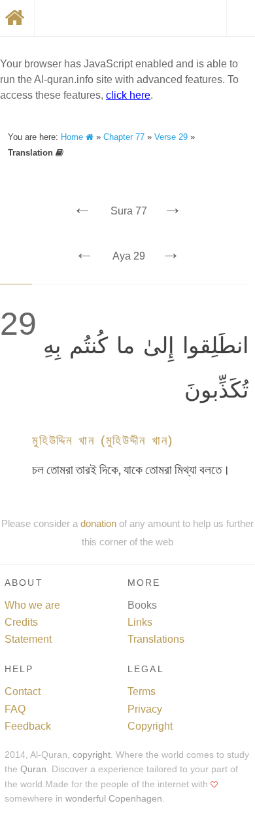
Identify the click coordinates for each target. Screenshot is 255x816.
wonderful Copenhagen (113, 799)
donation (98, 523)
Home (73, 137)
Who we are (32, 605)
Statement (28, 639)
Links (140, 622)
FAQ (15, 709)
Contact (23, 691)
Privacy (145, 709)
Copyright (150, 726)
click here (128, 95)
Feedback (28, 726)
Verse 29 (171, 137)
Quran (33, 769)
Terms (142, 691)
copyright (91, 755)
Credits (21, 622)
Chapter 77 (123, 137)
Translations (156, 639)
